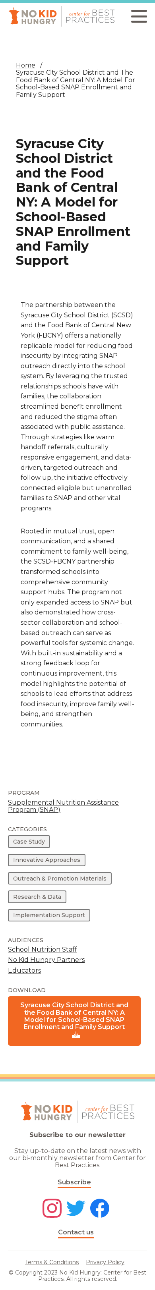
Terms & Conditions (52, 1262)
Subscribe (74, 1182)
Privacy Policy (105, 1262)
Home (25, 65)
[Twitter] (75, 1209)
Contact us (76, 1232)
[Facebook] (99, 1209)
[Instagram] (52, 1209)
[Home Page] (61, 16)
